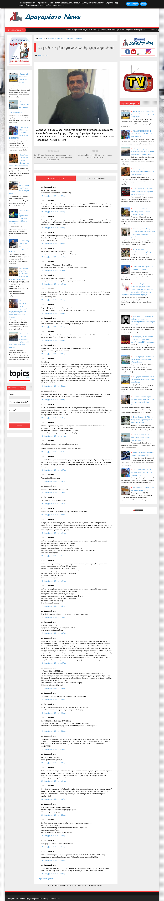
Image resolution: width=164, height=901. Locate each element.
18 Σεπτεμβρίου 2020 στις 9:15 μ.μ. (53, 211)
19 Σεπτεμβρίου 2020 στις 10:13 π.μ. (53, 436)
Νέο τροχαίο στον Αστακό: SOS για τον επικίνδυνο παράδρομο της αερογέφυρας (142, 114)
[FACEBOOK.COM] (127, 54)
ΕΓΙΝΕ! (143, 4)
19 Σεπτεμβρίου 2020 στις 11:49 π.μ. (53, 514)
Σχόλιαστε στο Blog (57, 178)
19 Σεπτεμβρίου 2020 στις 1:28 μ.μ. (53, 731)
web (32, 898)
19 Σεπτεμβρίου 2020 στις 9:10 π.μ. (53, 313)
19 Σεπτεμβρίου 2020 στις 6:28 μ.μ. (53, 763)
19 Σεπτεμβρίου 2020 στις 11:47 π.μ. (53, 503)
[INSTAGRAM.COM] (148, 54)
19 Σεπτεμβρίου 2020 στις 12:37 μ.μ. (53, 663)
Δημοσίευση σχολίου (46, 878)
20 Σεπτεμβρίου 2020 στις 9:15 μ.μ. (53, 860)
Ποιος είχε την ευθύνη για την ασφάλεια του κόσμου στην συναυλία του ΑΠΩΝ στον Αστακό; (143, 339)
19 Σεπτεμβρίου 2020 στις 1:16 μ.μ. (53, 713)
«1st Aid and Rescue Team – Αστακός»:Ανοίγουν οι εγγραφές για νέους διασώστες (142, 191)
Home (41, 38)
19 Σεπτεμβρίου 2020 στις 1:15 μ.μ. (53, 699)
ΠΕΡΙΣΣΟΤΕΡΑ (132, 4)
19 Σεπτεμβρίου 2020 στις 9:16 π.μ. (53, 327)
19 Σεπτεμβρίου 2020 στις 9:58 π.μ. (53, 418)
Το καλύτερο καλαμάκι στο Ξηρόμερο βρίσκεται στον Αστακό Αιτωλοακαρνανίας (142, 171)
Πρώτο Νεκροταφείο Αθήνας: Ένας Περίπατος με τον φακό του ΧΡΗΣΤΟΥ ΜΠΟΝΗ (142, 419)
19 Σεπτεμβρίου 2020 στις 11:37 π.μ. (53, 470)
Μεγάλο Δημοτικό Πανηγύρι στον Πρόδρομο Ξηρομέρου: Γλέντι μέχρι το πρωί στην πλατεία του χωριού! (88, 29)
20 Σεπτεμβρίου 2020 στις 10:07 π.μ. (53, 799)
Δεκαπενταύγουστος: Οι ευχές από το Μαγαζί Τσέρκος (19, 189)
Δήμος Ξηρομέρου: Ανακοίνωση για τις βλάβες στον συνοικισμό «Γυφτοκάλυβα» (142, 359)
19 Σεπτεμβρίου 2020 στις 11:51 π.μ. (53, 556)
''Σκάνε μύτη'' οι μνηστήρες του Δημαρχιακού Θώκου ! (19, 246)
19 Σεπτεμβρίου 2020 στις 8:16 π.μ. (53, 300)
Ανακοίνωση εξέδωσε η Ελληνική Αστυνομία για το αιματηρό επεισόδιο (140, 211)
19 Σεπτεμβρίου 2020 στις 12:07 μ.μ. (53, 633)
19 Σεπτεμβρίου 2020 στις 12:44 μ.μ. (53, 688)
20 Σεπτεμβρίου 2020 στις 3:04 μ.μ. (53, 835)
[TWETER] (141, 54)
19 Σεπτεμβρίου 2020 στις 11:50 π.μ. (53, 533)
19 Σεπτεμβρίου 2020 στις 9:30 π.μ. (53, 354)
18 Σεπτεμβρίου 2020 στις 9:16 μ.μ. (53, 227)
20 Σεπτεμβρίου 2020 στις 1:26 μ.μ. (53, 815)
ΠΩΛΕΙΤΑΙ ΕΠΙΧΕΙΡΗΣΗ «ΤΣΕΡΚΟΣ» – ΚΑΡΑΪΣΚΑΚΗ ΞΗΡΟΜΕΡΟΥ (19, 132)
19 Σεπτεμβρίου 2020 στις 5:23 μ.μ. (53, 749)
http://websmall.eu (52, 898)
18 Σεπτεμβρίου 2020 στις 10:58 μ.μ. (53, 257)
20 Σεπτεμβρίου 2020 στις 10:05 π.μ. (53, 781)
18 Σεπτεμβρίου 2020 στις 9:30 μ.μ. (53, 243)
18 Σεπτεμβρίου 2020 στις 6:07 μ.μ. (53, 196)
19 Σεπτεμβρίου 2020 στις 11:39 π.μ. (53, 492)
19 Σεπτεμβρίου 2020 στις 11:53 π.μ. (53, 581)
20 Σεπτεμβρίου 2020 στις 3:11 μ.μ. (53, 847)
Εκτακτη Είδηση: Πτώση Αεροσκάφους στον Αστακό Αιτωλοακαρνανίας (19, 107)
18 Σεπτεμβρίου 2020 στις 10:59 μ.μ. (53, 270)
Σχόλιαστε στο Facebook (96, 178)
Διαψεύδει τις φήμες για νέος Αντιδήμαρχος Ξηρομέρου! (65, 38)
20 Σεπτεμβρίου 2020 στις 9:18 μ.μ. (53, 873)
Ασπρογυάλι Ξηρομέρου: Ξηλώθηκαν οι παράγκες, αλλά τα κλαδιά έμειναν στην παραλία (142, 151)
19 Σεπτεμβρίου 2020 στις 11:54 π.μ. (53, 606)
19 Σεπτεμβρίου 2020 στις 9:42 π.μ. (53, 386)
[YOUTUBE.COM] (133, 54)
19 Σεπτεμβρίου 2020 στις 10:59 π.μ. (53, 452)
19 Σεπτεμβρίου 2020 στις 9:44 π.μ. (53, 399)
